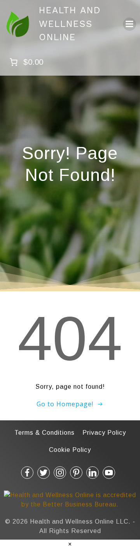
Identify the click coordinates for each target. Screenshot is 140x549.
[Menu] (129, 24)
